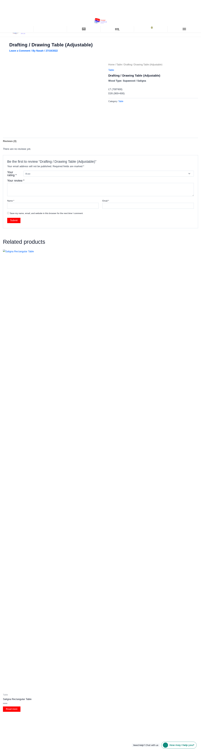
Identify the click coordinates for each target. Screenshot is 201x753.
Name (10, 201)
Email (105, 201)
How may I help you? (177, 745)
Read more (12, 709)
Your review (15, 180)
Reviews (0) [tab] (9, 141)
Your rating (12, 174)
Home (111, 64)
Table (119, 64)
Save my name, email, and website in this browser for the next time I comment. (46, 213)
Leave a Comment (19, 50)
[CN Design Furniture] (100, 20)
